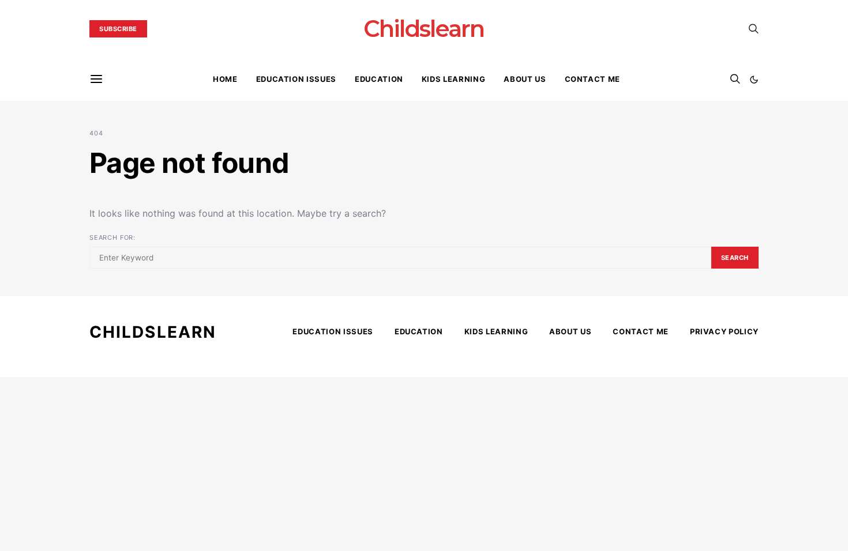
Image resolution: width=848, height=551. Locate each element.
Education (379, 79)
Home (225, 79)
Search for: (112, 237)
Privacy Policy (724, 331)
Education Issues (296, 79)
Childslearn (423, 28)
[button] (754, 79)
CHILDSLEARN (152, 332)
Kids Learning (453, 79)
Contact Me (593, 79)
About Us (525, 79)
